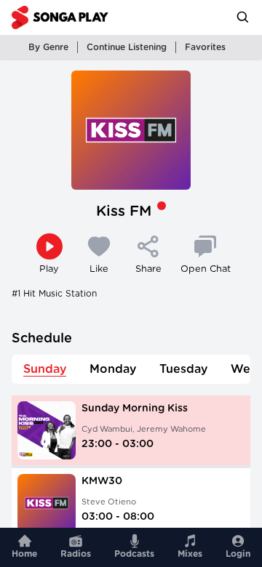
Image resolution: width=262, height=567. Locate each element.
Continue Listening (127, 47)
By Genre (48, 47)
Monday (113, 369)
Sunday (44, 369)
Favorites (205, 47)
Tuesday (183, 369)
